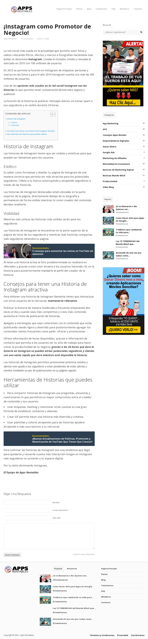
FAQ (113, 9)
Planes (79, 9)
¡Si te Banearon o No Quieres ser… (126, 208)
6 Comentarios (122, 247)
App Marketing (110, 123)
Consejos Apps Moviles (114, 135)
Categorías (109, 115)
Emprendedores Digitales (116, 140)
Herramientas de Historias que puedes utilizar (27, 134)
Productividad (110, 181)
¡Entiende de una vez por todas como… (128, 254)
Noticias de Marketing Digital (118, 169)
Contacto (138, 9)
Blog (89, 9)
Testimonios (101, 9)
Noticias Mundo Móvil (114, 175)
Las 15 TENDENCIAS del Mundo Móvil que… (127, 242)
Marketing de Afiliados (115, 158)
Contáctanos (138, 635)
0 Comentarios (27, 38)
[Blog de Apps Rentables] (22, 12)
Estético (14, 122)
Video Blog (108, 187)
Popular (107, 199)
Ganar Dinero (109, 146)
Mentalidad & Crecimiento (116, 164)
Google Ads (109, 152)
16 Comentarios (122, 212)
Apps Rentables (10, 38)
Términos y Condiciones (102, 635)
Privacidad (122, 635)
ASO (105, 129)
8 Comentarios (122, 235)
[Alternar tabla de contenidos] (51, 114)
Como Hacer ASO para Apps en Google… (73, 586)
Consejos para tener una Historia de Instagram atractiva (31, 131)
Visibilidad (15, 125)
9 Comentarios (122, 224)
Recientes (72, 568)
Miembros (124, 9)
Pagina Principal (64, 9)
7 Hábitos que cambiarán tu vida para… (129, 231)
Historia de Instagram (16, 119)
